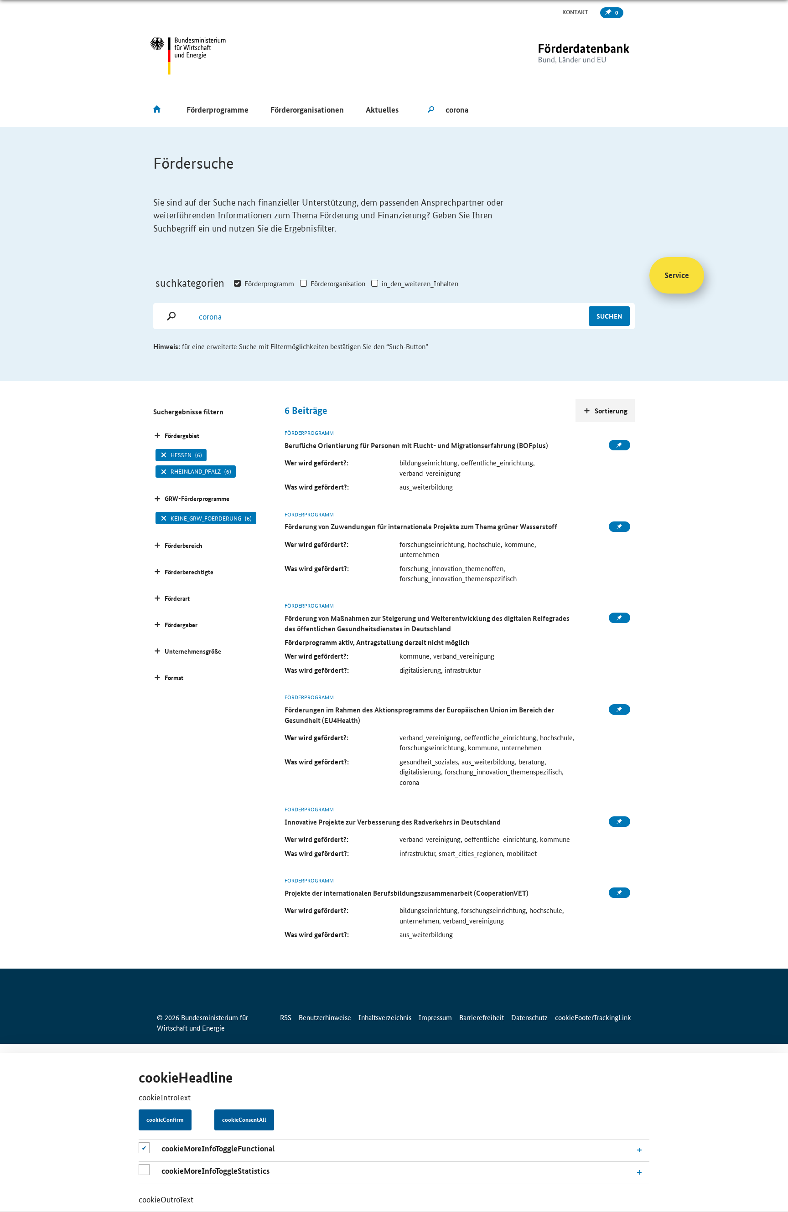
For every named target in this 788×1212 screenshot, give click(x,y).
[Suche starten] (430, 110)
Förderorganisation (338, 283)
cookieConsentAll (244, 1120)
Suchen (609, 315)
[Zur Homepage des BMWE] (188, 56)
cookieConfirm (165, 1120)
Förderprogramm (269, 283)
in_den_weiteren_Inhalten (420, 283)
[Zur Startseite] (565, 55)
